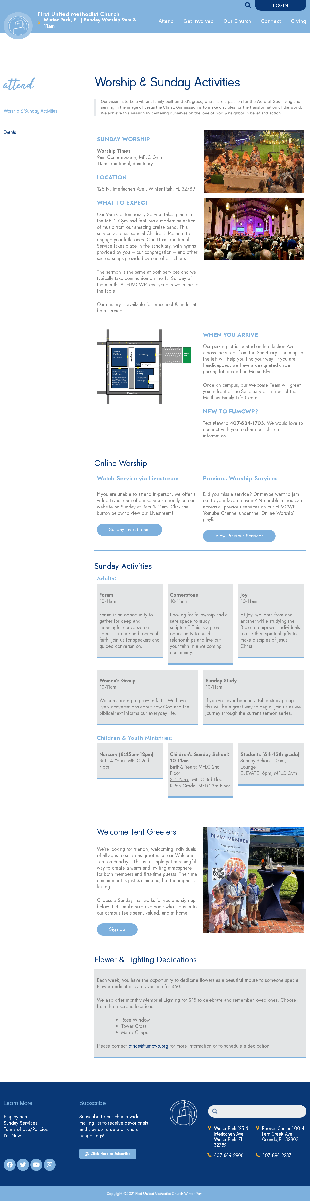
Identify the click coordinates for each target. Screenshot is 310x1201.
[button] (280, 5)
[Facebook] (10, 1165)
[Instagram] (50, 1165)
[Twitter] (23, 1165)
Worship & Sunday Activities (30, 111)
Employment (16, 1117)
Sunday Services (20, 1123)
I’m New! (13, 1136)
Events (10, 132)
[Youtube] (36, 1165)
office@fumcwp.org (148, 1046)
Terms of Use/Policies (26, 1129)
